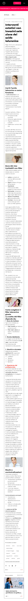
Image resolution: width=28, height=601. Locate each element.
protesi (7, 558)
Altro (13, 15)
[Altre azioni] (22, 21)
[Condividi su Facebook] (6, 565)
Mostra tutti (20, 575)
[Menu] (24, 3)
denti (13, 545)
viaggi (17, 550)
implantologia (9, 548)
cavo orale (19, 545)
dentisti (13, 558)
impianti (8, 553)
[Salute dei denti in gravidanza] (14, 583)
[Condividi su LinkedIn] (12, 565)
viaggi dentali (9, 556)
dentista (8, 545)
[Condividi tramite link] (15, 565)
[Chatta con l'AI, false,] (25, 598)
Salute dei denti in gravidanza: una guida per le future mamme (14, 592)
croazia (13, 553)
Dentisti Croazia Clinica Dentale (12, 561)
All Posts (6, 15)
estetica (16, 556)
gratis (18, 558)
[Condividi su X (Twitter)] (9, 565)
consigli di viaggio (10, 550)
